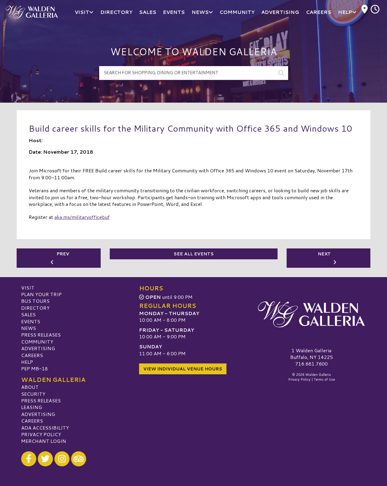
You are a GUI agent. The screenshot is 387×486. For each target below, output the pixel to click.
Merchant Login (43, 440)
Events (30, 321)
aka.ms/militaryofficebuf (82, 216)
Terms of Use (324, 379)
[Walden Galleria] (311, 314)
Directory (35, 307)
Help (27, 361)
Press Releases (41, 334)
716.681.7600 (311, 363)
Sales (28, 314)
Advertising (38, 348)
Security (33, 393)
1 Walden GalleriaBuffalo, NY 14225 (311, 353)
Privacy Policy (41, 434)
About (30, 386)
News (28, 328)
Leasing (31, 407)
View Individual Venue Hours (182, 369)
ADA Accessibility (45, 427)
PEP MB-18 (34, 368)
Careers (32, 355)
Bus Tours (35, 300)
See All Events (194, 254)
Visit (27, 287)
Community (37, 341)
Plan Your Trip (41, 294)
